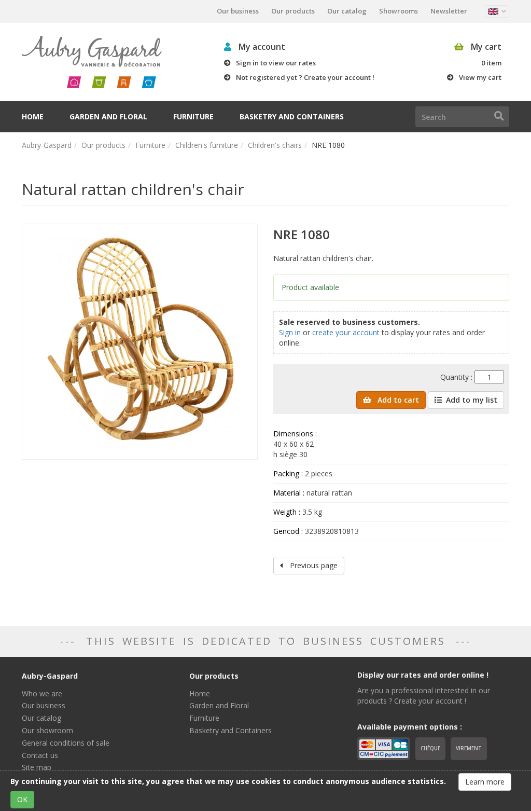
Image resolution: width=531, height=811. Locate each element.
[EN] (497, 11)
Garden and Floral (108, 116)
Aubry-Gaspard (47, 145)
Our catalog (347, 11)
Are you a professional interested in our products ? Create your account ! (423, 695)
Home (33, 116)
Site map (36, 767)
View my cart (480, 77)
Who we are (42, 693)
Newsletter (448, 11)
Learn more (485, 782)
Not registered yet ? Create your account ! (305, 77)
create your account (346, 332)
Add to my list (471, 400)
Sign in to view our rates (276, 62)
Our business (238, 11)
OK (22, 799)
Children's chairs (275, 145)
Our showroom (47, 730)
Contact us (40, 755)
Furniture (193, 116)
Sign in (290, 332)
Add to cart (397, 400)
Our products (293, 11)
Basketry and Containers (292, 116)
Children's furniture (206, 145)
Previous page (313, 565)
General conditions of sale (65, 743)
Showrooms (398, 11)
